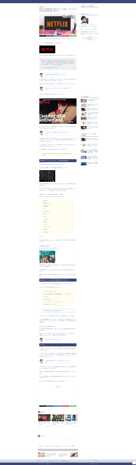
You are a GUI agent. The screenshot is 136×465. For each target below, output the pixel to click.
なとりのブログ (68, 1)
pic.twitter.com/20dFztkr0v (58, 64)
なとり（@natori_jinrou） (89, 39)
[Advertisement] (57, 395)
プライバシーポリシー (42, 463)
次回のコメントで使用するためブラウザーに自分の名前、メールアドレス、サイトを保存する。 (57, 446)
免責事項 (48, 463)
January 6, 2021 (54, 67)
